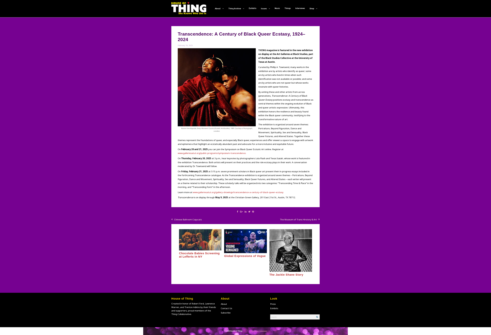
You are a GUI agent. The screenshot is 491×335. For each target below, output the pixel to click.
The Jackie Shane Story (286, 274)
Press (273, 303)
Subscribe (226, 312)
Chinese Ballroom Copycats (188, 219)
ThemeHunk (263, 331)
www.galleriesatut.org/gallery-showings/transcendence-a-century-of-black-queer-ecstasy (238, 192)
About (224, 303)
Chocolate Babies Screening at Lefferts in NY (199, 255)
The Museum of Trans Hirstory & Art (298, 219)
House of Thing (236, 331)
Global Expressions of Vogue (245, 256)
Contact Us (226, 308)
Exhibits (274, 308)
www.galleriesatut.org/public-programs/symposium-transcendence (212, 153)
